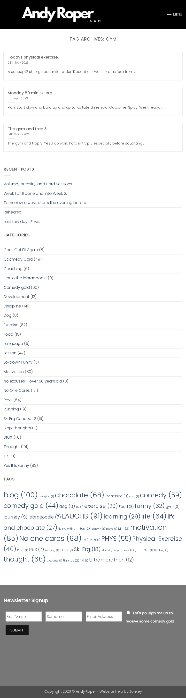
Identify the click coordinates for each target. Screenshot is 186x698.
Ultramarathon (111, 559)
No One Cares (17, 390)
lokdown (98, 529)
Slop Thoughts (17, 428)
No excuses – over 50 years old (33, 381)
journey (16, 517)
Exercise (11, 325)
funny (150, 506)
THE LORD (145, 550)
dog (67, 506)
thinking (161, 550)
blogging (46, 496)
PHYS (116, 538)
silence (66, 550)
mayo (111, 529)
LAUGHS (82, 516)
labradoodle (45, 517)
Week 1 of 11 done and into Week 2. (35, 193)
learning (122, 516)
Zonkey (135, 691)
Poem (22, 550)
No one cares (50, 538)
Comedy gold (17, 287)
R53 (36, 550)
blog (21, 495)
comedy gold (31, 505)
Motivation (14, 372)
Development (16, 296)
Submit (17, 630)
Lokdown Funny (18, 362)
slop (118, 550)
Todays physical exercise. (33, 57)
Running (11, 409)
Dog (8, 315)
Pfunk (94, 540)
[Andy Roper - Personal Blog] (58, 14)
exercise (101, 506)
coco (134, 496)
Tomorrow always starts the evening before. (45, 202)
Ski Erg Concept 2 (20, 418)
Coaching (13, 269)
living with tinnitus (74, 529)
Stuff (8, 437)
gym (172, 506)
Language (13, 343)
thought (25, 559)
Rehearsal (13, 212)
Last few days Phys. (22, 221)
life (154, 516)
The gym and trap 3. (27, 129)
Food (8, 334)
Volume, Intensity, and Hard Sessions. (39, 184)
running (52, 550)
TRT (7, 456)
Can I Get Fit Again (21, 250)
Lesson (10, 353)
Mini (123, 529)
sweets (130, 550)
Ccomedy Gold (18, 259)
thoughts (54, 560)
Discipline (12, 306)
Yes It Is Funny (16, 465)
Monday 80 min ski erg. (30, 93)
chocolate (79, 495)
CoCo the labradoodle (25, 278)
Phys (8, 400)
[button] (174, 14)
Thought (12, 447)
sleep (107, 550)
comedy (161, 495)
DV (79, 507)
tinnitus (71, 560)
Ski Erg (87, 549)
